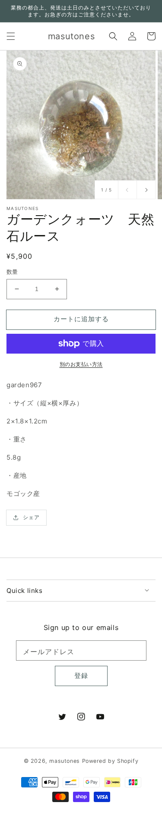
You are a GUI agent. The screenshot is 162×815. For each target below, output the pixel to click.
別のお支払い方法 (81, 364)
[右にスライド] (146, 189)
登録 (81, 675)
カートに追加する (81, 319)
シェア (31, 517)
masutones (64, 761)
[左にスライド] (127, 189)
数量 (12, 271)
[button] (10, 36)
